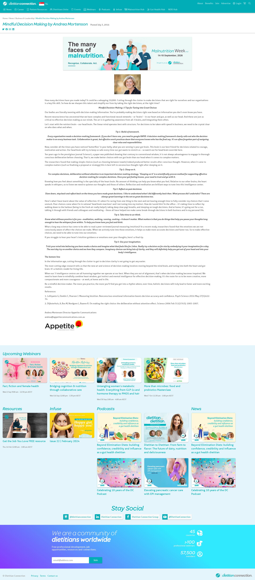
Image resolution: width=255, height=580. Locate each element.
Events (77, 9)
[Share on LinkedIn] (13, 29)
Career (21, 9)
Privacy (34, 575)
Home (5, 18)
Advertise (226, 3)
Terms (43, 575)
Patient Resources (38, 9)
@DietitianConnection (179, 516)
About (200, 3)
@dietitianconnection (80, 516)
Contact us (53, 575)
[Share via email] (9, 29)
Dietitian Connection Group (144, 516)
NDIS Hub (172, 9)
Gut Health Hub (157, 9)
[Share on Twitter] (3, 29)
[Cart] (244, 3)
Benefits (209, 3)
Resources (12, 408)
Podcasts (106, 9)
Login (238, 3)
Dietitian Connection (111, 516)
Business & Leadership (25, 18)
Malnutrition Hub (136, 9)
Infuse (119, 9)
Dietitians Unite (60, 9)
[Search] (249, 3)
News (9, 9)
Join (217, 3)
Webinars (91, 9)
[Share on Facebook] (6, 29)
